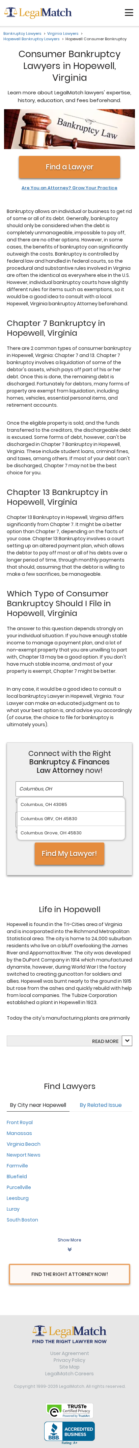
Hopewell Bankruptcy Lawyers (31, 39)
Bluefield (17, 1176)
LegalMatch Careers (69, 1373)
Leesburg (18, 1198)
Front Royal (20, 1122)
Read (105, 1041)
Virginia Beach (23, 1144)
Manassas (19, 1133)
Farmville (17, 1165)
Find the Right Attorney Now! (69, 1274)
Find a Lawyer (69, 167)
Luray (13, 1209)
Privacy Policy (69, 1360)
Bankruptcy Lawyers (22, 33)
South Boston (22, 1219)
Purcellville (19, 1187)
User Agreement (69, 1353)
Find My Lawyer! (69, 853)
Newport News (23, 1155)
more (111, 1041)
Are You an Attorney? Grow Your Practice (69, 188)
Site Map (69, 1366)
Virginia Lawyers (62, 33)
